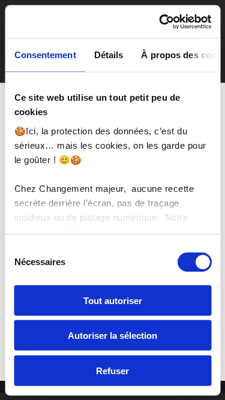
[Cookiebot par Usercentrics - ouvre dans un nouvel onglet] (160, 21)
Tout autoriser (112, 300)
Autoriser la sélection (112, 335)
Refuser (112, 370)
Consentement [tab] (45, 55)
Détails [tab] (108, 55)
